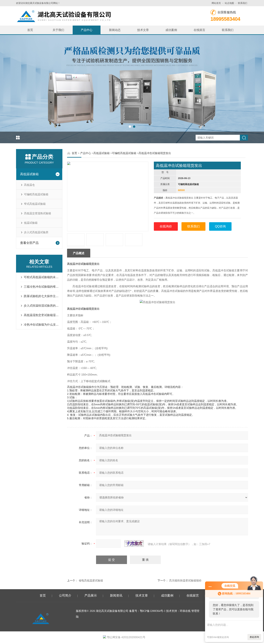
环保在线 (185, 611)
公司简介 (65, 595)
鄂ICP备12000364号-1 (152, 611)
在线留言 (199, 30)
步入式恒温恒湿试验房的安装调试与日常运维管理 (41, 305)
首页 (30, 30)
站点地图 (229, 3)
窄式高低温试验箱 (35, 203)
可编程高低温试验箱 (36, 194)
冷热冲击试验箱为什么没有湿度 (41, 324)
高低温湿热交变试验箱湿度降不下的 (41, 315)
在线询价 (166, 226)
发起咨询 (254, 637)
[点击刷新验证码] (134, 543)
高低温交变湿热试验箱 (37, 213)
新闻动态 (115, 30)
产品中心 (86, 30)
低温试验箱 (30, 222)
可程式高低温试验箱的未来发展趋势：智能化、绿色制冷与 (41, 277)
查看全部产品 (29, 242)
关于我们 (58, 30)
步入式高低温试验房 (36, 232)
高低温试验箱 (29, 174)
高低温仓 (29, 184)
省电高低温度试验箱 (91, 580)
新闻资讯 (116, 595)
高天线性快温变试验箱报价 (185, 580)
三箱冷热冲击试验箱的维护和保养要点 (41, 286)
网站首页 (216, 3)
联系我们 (242, 3)
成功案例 (171, 30)
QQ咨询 (220, 226)
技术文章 (143, 30)
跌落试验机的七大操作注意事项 (41, 296)
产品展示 (90, 595)
